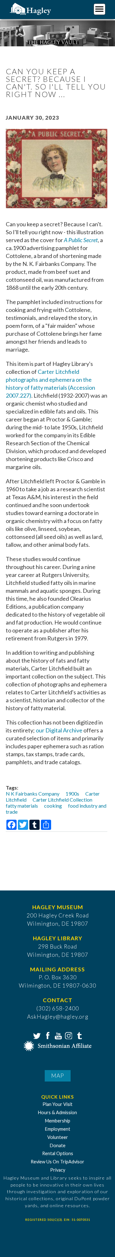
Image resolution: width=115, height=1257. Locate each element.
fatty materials (22, 806)
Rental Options (57, 1153)
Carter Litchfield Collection (62, 800)
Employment (57, 1129)
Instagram (68, 1035)
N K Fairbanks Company (32, 794)
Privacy (57, 1170)
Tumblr (78, 1035)
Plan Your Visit (57, 1104)
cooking (53, 806)
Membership (57, 1120)
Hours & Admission (57, 1112)
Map (57, 1075)
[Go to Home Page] (31, 8)
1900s (72, 794)
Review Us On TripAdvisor (57, 1161)
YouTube (57, 1035)
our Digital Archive (59, 730)
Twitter (36, 1035)
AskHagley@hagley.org (57, 1016)
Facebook (47, 1035)
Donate (57, 1145)
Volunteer (57, 1137)
